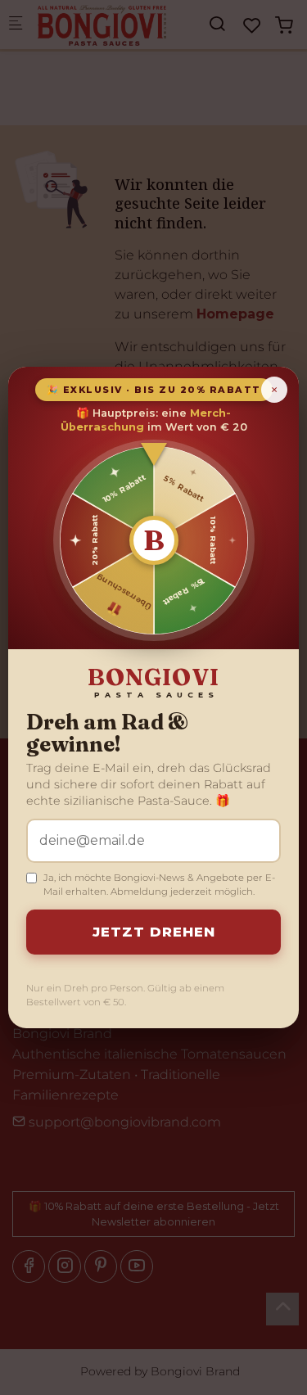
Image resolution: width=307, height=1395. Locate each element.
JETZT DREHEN (154, 931)
